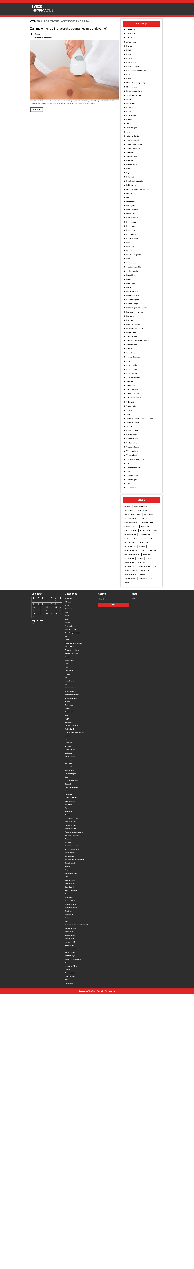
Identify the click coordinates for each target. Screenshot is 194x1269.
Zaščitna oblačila (132, 476)
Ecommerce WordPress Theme (90, 991)
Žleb (128, 484)
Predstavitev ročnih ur (131, 554)
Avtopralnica (131, 42)
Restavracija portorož (134, 328)
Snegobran (130, 353)
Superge (129, 381)
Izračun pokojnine (133, 148)
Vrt (127, 463)
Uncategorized (132, 431)
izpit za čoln (145, 526)
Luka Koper (130, 201)
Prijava (134, 598)
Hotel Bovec (131, 116)
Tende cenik (130, 406)
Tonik (128, 414)
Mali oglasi (130, 206)
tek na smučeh (129, 566)
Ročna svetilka (131, 332)
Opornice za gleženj (133, 255)
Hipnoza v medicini (130, 522)
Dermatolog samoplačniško (137, 71)
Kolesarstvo (131, 177)
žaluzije (126, 582)
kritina (126, 538)
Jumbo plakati (131, 156)
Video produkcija (132, 447)
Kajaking (129, 161)
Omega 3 (129, 251)
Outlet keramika (132, 271)
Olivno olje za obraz (133, 246)
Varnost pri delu (132, 439)
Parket (128, 279)
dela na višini (128, 510)
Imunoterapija (131, 128)
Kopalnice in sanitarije (134, 181)
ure (155, 566)
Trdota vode (131, 426)
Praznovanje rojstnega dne (136, 308)
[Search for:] (113, 599)
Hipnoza (129, 107)
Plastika (129, 287)
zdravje (142, 574)
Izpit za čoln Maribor (134, 144)
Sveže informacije (43, 8)
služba (149, 558)
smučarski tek (129, 562)
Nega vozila (130, 230)
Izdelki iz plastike (132, 136)
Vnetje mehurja (132, 451)
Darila (128, 54)
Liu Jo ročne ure (146, 538)
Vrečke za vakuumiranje (135, 459)
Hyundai (129, 120)
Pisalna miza (131, 283)
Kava (128, 169)
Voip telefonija (132, 455)
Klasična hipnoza (130, 534)
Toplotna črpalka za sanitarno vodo (139, 418)
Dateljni (129, 58)
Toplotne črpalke (132, 422)
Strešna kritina (132, 365)
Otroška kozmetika (133, 267)
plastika (142, 546)
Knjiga (128, 173)
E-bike (128, 79)
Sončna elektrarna (133, 357)
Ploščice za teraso (133, 296)
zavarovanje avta (130, 574)
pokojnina (153, 550)
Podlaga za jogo (132, 300)
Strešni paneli (131, 373)
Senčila (129, 349)
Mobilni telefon (132, 210)
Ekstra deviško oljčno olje (136, 83)
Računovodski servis (134, 324)
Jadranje (129, 152)
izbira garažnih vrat (130, 526)
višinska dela (145, 570)
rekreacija (146, 554)
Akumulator (130, 30)
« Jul (33, 624)
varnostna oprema (130, 570)
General (129, 99)
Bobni (128, 50)
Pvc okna (129, 320)
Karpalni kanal (131, 165)
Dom (128, 75)
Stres (128, 361)
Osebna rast (131, 263)
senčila (140, 558)
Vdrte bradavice (132, 443)
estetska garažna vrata (132, 514)
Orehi (128, 259)
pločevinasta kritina (130, 550)
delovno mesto (142, 510)
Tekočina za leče (132, 394)
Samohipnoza (129, 558)
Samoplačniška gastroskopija (137, 341)
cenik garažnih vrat (140, 506)
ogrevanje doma (129, 546)
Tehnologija (130, 386)
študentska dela (129, 578)
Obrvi (128, 242)
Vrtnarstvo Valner (133, 467)
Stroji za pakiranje (133, 377)
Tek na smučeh (132, 390)
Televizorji (130, 402)
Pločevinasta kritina (133, 291)
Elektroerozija (131, 87)
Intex (128, 132)
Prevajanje (130, 316)
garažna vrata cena (130, 518)
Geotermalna (131, 103)
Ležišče (129, 193)
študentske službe (145, 578)
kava (155, 530)
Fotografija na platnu (134, 91)
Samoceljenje (131, 336)
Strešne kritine (132, 369)
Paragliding (130, 275)
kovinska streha (145, 534)
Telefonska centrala (134, 398)
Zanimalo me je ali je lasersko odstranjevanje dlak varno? (69, 28)
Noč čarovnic (131, 234)
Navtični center (132, 218)
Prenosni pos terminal (134, 312)
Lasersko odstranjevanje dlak (42, 37)
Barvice (129, 46)
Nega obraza (131, 222)
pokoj (143, 550)
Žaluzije (129, 471)
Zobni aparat (131, 488)
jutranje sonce (145, 530)
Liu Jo (128, 197)
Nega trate (130, 226)
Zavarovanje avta (132, 480)
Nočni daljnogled (132, 238)
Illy (127, 124)
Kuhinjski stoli (131, 185)
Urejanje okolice (132, 435)
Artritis (129, 38)
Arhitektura (130, 34)
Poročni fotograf (132, 304)
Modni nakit (130, 214)
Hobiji (128, 111)
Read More (35, 108)
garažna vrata (148, 514)
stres (151, 562)
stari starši (141, 562)
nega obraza (144, 542)
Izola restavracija (133, 140)
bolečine (127, 506)
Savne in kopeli (132, 345)
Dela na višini (131, 62)
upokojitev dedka (144, 566)
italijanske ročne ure (147, 522)
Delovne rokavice (132, 66)
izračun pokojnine (130, 530)
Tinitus (129, 410)
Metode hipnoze (129, 542)
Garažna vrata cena (133, 95)
